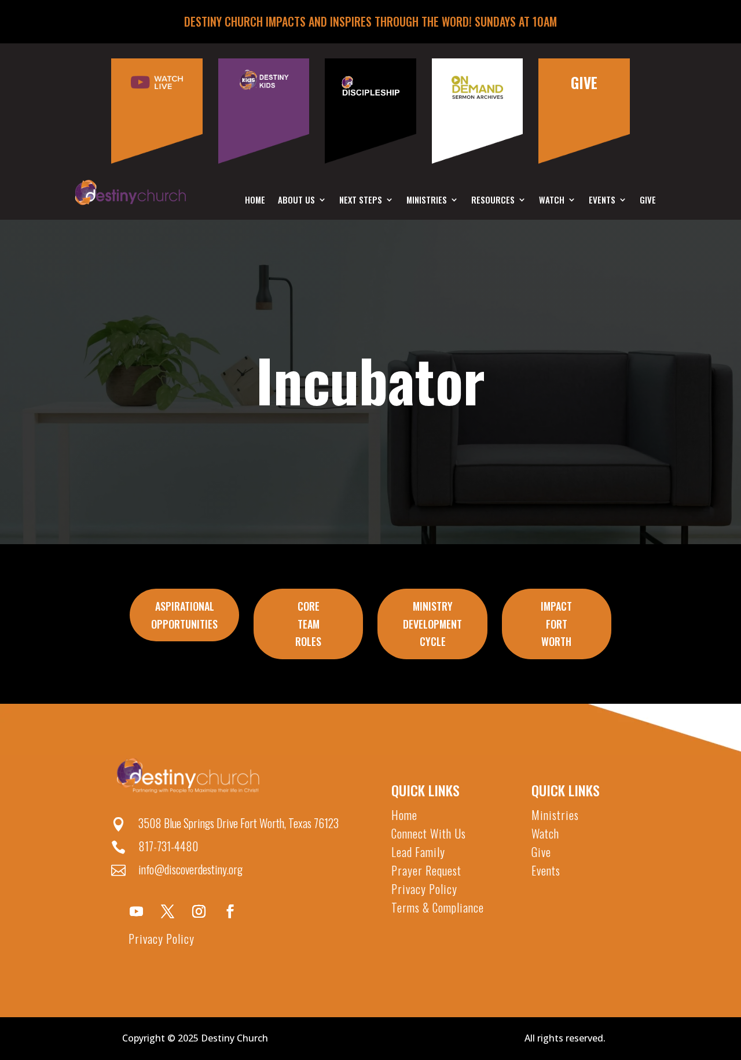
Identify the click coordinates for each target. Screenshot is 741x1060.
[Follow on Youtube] (136, 911)
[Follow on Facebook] (230, 911)
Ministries (426, 200)
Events (602, 200)
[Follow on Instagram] (198, 911)
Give (648, 200)
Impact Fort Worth (556, 624)
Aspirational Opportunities (184, 615)
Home (255, 200)
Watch (551, 200)
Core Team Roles (308, 624)
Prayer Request (426, 870)
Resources (493, 200)
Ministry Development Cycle (432, 624)
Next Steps (360, 200)
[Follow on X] (167, 911)
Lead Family (418, 851)
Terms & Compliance (437, 907)
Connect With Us (428, 833)
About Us (296, 200)
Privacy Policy (162, 938)
